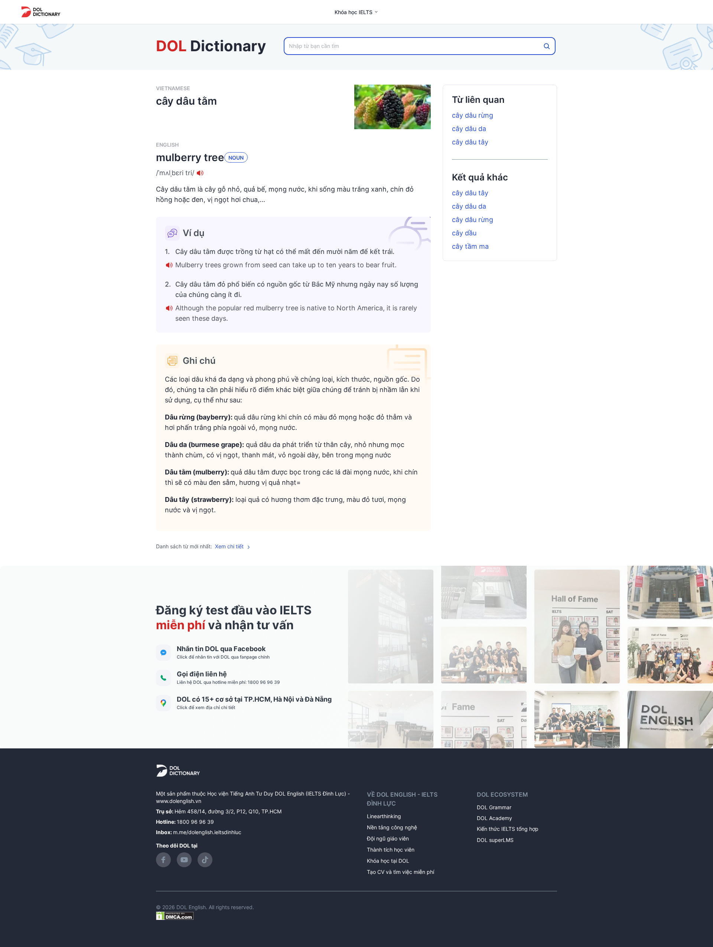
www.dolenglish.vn (178, 801)
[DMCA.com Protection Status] (175, 915)
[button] (293, 173)
